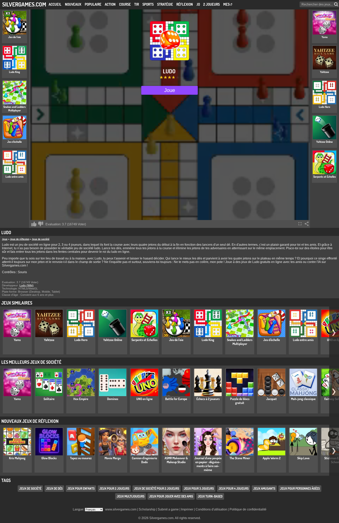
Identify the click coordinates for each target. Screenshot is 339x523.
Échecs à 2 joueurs (208, 399)
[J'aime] (33, 223)
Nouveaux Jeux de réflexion (29, 421)
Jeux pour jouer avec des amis (171, 496)
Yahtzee (49, 340)
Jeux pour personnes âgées (300, 488)
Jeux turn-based (210, 496)
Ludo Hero (80, 340)
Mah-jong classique (303, 399)
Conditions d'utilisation (211, 509)
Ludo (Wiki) (26, 285)
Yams (17, 340)
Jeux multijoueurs (130, 496)
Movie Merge (113, 458)
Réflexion (184, 4)
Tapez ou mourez (81, 458)
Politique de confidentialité (248, 509)
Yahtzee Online (112, 340)
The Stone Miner (240, 458)
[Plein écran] (300, 223)
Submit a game (168, 509)
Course (125, 4)
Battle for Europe (176, 399)
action (110, 4)
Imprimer (187, 509)
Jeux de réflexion (19, 239)
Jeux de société (40, 239)
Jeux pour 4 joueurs (234, 488)
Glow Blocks (49, 458)
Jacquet (271, 399)
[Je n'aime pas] (40, 223)
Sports (148, 4)
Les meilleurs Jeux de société (31, 362)
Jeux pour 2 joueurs (114, 488)
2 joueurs (211, 4)
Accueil (55, 4)
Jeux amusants (264, 488)
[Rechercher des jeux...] (336, 4)
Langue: (79, 509)
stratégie (165, 4)
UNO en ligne (144, 399)
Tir (136, 4)
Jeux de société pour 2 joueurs (156, 488)
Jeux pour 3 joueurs (199, 488)
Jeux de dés (54, 488)
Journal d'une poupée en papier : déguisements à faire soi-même (208, 464)
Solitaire (49, 399)
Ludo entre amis (303, 340)
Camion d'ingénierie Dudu (144, 460)
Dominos (112, 399)
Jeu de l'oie (176, 340)
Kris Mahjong (17, 458)
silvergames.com (24, 4)
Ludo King (208, 340)
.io (198, 4)
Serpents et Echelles (144, 340)
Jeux (4, 239)
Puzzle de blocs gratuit (240, 401)
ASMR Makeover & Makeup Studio (176, 460)
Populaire (93, 4)
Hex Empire (80, 399)
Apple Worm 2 (272, 458)
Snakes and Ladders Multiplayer (239, 342)
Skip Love (303, 458)
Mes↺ (227, 4)
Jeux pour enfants (81, 488)
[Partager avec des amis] (306, 223)
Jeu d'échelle (271, 340)
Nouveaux (73, 4)
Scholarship (147, 509)
